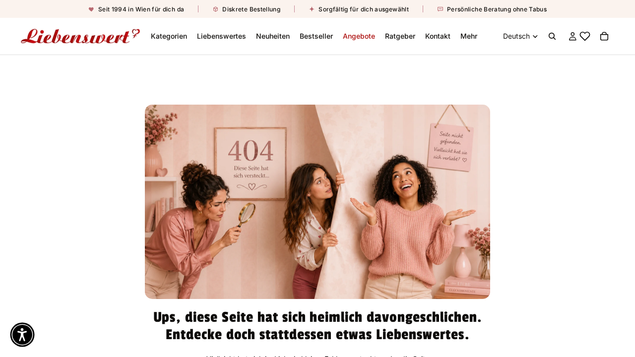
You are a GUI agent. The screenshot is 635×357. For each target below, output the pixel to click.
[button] (22, 334)
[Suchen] (552, 36)
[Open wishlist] (584, 36)
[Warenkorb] (604, 36)
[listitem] (468, 36)
